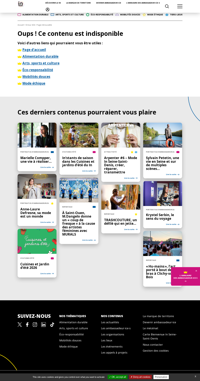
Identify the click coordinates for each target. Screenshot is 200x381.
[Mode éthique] (132, 151)
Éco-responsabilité (71, 334)
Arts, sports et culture (73, 328)
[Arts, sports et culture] (52, 151)
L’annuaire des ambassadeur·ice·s (143, 3)
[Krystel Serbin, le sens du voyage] (162, 204)
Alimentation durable (73, 322)
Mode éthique (68, 346)
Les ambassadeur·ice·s (116, 328)
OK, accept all (118, 377)
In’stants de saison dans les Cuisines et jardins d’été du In (78, 161)
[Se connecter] (47, 9)
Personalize (161, 377)
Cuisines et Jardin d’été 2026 (34, 266)
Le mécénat (150, 328)
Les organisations (112, 334)
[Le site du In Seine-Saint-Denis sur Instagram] (35, 324)
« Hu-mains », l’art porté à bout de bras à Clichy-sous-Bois (161, 271)
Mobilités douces (70, 340)
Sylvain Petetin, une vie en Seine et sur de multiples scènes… (162, 163)
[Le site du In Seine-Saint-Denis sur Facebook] (27, 324)
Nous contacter (153, 344)
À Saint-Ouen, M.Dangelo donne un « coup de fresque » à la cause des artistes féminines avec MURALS (78, 224)
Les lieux (106, 340)
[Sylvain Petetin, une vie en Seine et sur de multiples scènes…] (162, 145)
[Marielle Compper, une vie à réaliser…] (37, 145)
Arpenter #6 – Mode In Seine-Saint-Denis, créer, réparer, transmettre (120, 165)
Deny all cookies (141, 377)
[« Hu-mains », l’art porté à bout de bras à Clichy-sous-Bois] (162, 254)
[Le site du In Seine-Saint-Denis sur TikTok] (52, 324)
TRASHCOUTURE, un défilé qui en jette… (120, 222)
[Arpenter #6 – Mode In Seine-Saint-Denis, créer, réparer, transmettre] (120, 145)
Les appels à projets (114, 352)
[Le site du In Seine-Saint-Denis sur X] (20, 324)
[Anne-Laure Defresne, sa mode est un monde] (37, 197)
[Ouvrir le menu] (179, 6)
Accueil (21, 25)
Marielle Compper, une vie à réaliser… (36, 160)
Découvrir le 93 (53, 3)
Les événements (112, 346)
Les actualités (110, 322)
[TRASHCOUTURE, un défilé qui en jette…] (120, 208)
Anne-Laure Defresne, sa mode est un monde (35, 213)
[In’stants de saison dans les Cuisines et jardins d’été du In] (78, 145)
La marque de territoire (78, 3)
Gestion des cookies (156, 350)
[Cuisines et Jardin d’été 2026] (37, 252)
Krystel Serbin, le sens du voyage (160, 217)
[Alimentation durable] (94, 151)
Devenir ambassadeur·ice (108, 3)
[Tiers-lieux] (136, 151)
